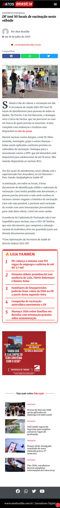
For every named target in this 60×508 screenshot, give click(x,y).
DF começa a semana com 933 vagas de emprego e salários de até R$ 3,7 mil (33, 264)
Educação (39, 393)
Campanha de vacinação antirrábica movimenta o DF (29, 303)
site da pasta (25, 131)
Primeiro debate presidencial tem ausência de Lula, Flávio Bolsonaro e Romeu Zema (33, 278)
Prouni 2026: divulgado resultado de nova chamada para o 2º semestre (39, 450)
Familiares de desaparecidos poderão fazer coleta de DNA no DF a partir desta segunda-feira (33, 291)
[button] (55, 4)
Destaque (31, 404)
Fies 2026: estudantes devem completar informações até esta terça (41, 468)
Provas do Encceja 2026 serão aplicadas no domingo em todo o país (39, 412)
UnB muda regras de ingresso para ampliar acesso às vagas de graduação (38, 430)
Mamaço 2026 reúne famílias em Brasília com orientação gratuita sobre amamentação (32, 315)
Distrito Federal (13, 13)
